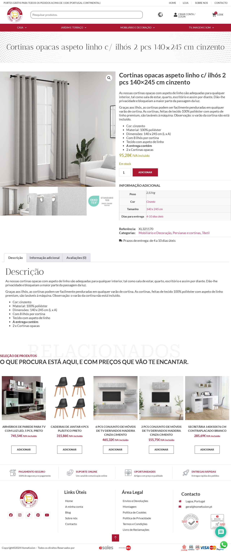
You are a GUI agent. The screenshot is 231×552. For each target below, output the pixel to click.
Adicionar (145, 172)
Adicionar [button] (24, 449)
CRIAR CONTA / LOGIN (186, 15)
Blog (68, 512)
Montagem (129, 506)
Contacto (71, 524)
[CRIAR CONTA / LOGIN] (175, 15)
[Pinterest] (38, 515)
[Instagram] (19, 515)
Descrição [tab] (15, 258)
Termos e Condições (135, 524)
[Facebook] (10, 515)
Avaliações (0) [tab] (76, 258)
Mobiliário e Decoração (135, 27)
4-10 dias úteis (154, 216)
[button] (109, 78)
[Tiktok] (28, 515)
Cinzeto (150, 201)
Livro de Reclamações (136, 529)
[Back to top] (115, 538)
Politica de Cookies (134, 512)
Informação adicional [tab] (45, 258)
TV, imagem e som (200, 27)
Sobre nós (71, 518)
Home (69, 500)
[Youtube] (47, 515)
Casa (20, 27)
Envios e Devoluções (135, 500)
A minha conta (74, 506)
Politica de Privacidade (137, 518)
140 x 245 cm (154, 209)
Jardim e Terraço (72, 27)
